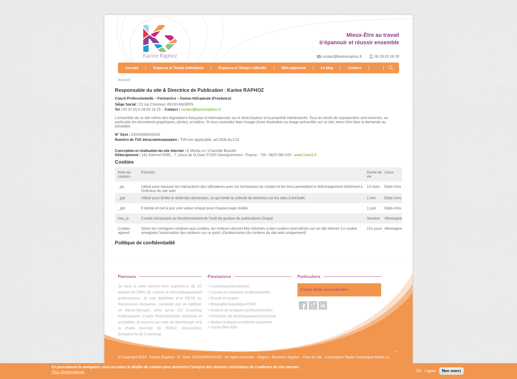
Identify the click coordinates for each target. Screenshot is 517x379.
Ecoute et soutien (225, 298)
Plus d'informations (68, 371)
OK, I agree (426, 371)
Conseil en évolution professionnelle (240, 292)
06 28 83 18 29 (387, 56)
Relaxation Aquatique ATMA (233, 304)
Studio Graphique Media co (367, 357)
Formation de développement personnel (243, 316)
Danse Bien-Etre (224, 327)
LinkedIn (323, 305)
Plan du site (312, 357)
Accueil (131, 68)
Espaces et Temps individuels (178, 68)
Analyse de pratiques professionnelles (241, 310)
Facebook (303, 305)
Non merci (451, 371)
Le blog (327, 68)
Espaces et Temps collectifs (243, 68)
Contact (354, 68)
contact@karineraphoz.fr (342, 56)
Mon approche (294, 68)
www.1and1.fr (305, 155)
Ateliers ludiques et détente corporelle (241, 322)
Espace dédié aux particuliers (324, 289)
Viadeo (313, 305)
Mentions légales (286, 357)
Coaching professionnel (230, 286)
